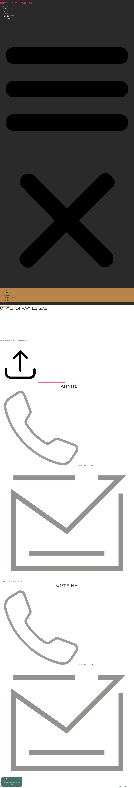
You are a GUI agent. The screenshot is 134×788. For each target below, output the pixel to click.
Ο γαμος (5, 8)
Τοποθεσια (6, 16)
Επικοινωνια (6, 18)
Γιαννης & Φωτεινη (16, 3)
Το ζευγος (6, 6)
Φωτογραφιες (6, 10)
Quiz (4, 11)
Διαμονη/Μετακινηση (9, 15)
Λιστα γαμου (6, 13)
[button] (67, 153)
